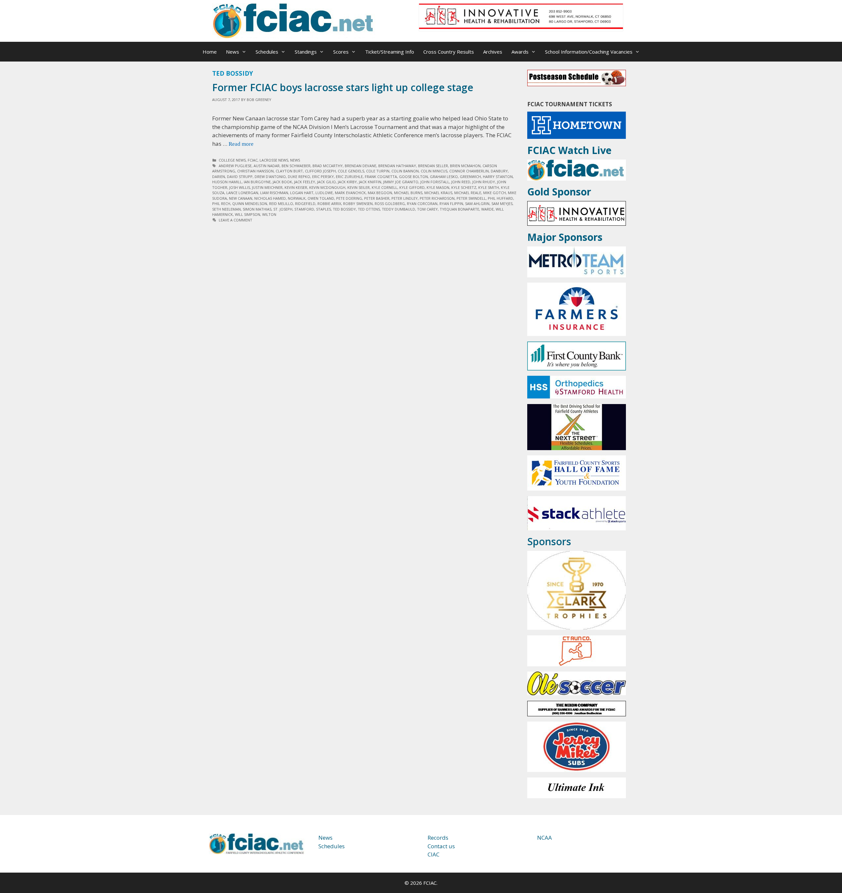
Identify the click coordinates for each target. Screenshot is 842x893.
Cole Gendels (351, 170)
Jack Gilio (326, 181)
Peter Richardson (437, 198)
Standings (306, 51)
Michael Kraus (438, 192)
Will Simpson (247, 214)
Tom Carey (427, 209)
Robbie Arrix (329, 203)
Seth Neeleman (226, 209)
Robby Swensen (358, 203)
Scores (341, 51)
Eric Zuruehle (349, 176)
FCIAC (253, 160)
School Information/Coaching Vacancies (588, 51)
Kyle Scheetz (463, 187)
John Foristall (434, 181)
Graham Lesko (444, 176)
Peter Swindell (471, 198)
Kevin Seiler (358, 187)
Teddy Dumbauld (398, 209)
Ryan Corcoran (422, 203)
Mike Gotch (494, 192)
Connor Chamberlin (469, 170)
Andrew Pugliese (235, 165)
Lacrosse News (274, 160)
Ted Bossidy (344, 209)
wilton (269, 214)
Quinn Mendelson (249, 203)
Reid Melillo (281, 203)
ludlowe (324, 192)
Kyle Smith (488, 187)
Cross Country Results (448, 51)
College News (232, 160)
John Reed (460, 181)
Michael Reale (467, 192)
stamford (304, 209)
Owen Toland (321, 198)
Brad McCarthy (327, 165)
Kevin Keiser (296, 187)
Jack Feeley (304, 181)
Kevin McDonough (327, 187)
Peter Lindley (404, 198)
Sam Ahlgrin (477, 203)
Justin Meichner (267, 187)
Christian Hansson (255, 170)
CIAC (433, 854)
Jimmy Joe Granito (400, 181)
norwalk (297, 198)
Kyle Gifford (412, 187)
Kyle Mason (438, 187)
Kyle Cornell (384, 187)
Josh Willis (239, 187)
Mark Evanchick (350, 192)
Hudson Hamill (227, 181)
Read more (241, 144)
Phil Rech (221, 203)
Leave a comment (235, 219)
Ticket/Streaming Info (389, 51)
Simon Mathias (257, 209)
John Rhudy (483, 181)
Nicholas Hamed (270, 198)
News (232, 51)
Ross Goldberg (390, 203)
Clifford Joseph (320, 170)
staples (323, 209)
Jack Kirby (347, 181)
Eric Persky (323, 176)
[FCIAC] (294, 20)
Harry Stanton (498, 176)
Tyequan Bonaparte (459, 209)
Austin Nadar (267, 165)
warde (487, 209)
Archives (492, 51)
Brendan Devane (360, 165)
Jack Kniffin (370, 181)
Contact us (441, 846)
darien (218, 176)
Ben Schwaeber (296, 165)
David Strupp (240, 176)
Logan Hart (301, 192)
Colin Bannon (405, 170)
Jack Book (282, 181)
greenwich (470, 176)
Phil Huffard (500, 198)
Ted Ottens (369, 209)
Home (210, 51)
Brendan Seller (433, 165)
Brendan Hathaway (397, 165)
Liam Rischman (274, 192)
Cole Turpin (377, 170)
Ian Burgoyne (257, 181)
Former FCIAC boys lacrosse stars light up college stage (342, 87)
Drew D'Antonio (270, 176)
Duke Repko (299, 176)
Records (438, 837)
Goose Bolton (413, 176)
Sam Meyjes (501, 203)
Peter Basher (376, 198)
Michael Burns (408, 192)
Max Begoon (380, 192)
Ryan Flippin (451, 203)
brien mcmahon (465, 165)
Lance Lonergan (242, 192)
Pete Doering (349, 198)
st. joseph (282, 209)
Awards (520, 51)
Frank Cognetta (381, 176)
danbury (499, 170)
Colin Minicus (434, 170)
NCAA (544, 837)
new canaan (240, 198)
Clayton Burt (289, 170)
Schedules (267, 51)
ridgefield (305, 203)
